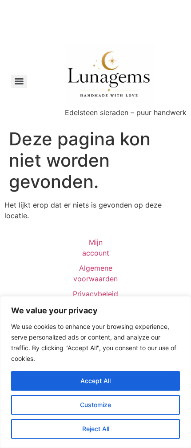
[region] (95, 372)
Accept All (95, 380)
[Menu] (19, 81)
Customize (95, 404)
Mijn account (95, 247)
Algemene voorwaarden (95, 273)
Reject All (95, 428)
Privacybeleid (95, 293)
